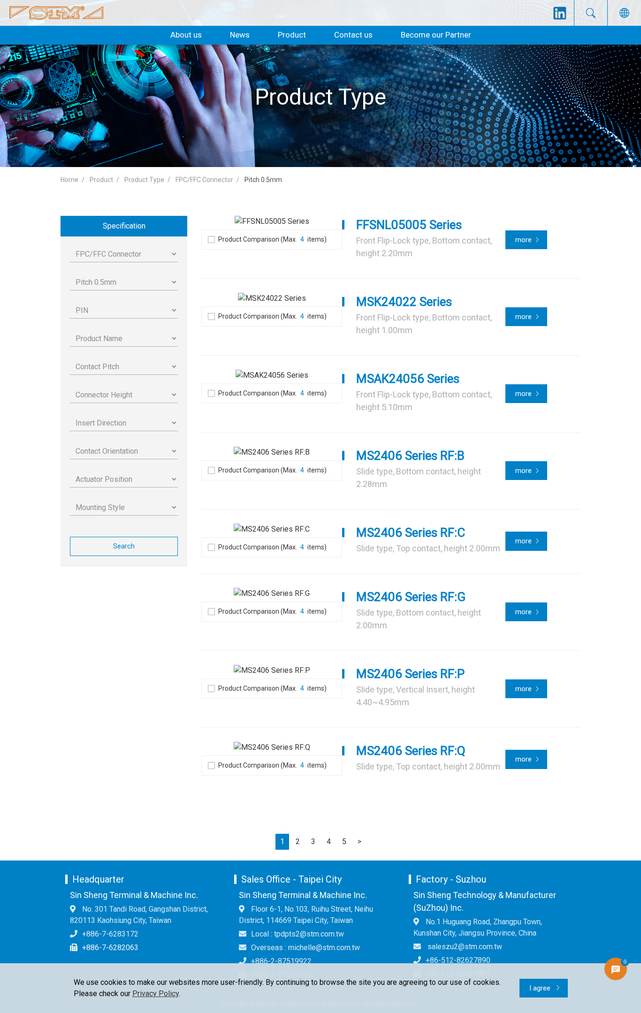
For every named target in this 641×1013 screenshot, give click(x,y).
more (523, 240)
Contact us (353, 34)
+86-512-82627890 (458, 960)
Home (69, 179)
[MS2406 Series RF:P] (271, 671)
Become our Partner (436, 34)
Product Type (144, 179)
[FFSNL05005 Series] (271, 222)
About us (186, 34)
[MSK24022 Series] (271, 299)
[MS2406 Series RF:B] (271, 452)
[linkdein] (560, 13)
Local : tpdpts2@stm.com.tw (297, 933)
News (240, 34)
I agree (540, 988)
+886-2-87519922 (281, 961)
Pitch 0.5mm (263, 179)
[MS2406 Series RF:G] (271, 594)
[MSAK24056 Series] (271, 375)
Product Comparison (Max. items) (272, 239)
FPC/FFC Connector (204, 179)
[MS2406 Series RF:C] (271, 529)
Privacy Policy (155, 993)
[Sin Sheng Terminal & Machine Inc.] (56, 13)
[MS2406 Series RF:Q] (271, 748)
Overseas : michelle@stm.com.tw (305, 947)
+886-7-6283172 (110, 933)
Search (124, 546)
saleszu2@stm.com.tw (464, 946)
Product (292, 34)
